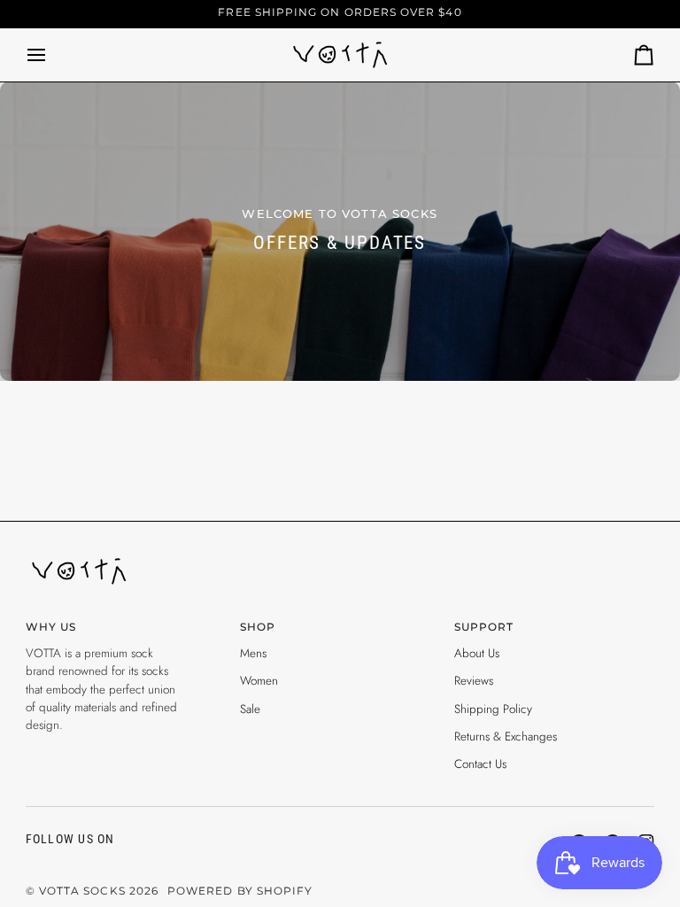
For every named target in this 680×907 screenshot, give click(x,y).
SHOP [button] (257, 627)
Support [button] (484, 627)
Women (259, 680)
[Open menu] (52, 54)
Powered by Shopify (240, 891)
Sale (250, 709)
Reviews (473, 680)
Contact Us (480, 764)
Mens (253, 653)
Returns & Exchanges (505, 736)
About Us (476, 653)
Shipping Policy (493, 709)
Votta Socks (82, 891)
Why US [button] (51, 627)
